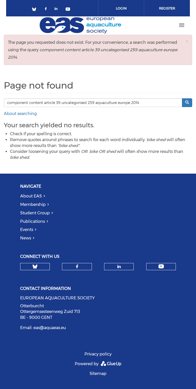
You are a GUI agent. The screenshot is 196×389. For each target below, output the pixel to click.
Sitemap (98, 373)
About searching (20, 113)
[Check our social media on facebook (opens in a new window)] (47, 9)
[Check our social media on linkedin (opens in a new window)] (57, 9)
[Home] (80, 25)
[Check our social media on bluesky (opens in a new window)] (36, 9)
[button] (187, 41)
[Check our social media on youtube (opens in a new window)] (68, 9)
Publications (32, 221)
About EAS (31, 196)
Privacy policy (98, 354)
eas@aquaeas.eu (49, 327)
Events (26, 229)
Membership (33, 204)
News (25, 238)
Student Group (35, 213)
